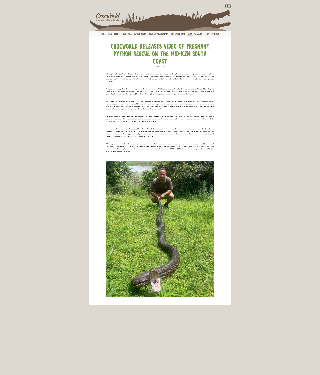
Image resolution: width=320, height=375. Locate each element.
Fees (110, 34)
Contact (215, 34)
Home (103, 34)
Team (206, 34)
